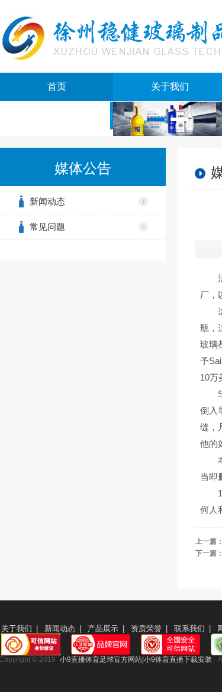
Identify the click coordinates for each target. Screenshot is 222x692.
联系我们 (189, 628)
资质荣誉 (146, 628)
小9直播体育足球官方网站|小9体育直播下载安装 (136, 659)
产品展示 (103, 628)
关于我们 (16, 628)
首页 (56, 87)
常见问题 (47, 227)
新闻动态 (47, 201)
